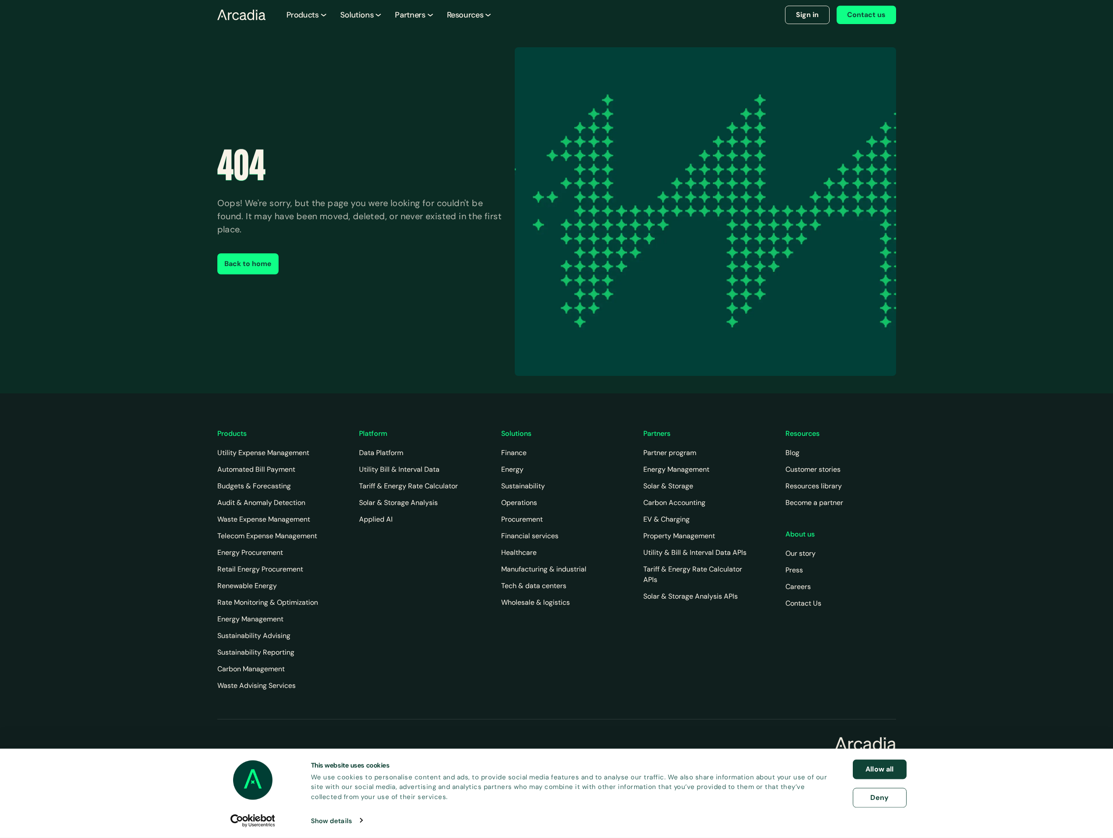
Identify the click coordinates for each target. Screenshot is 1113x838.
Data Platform (381, 452)
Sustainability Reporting (255, 652)
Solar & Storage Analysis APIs (690, 596)
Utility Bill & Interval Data (399, 469)
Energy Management (250, 619)
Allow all (879, 769)
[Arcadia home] (865, 744)
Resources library (813, 486)
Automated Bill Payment (256, 469)
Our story (800, 553)
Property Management (679, 535)
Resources (465, 15)
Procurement (522, 519)
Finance (514, 452)
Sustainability (523, 486)
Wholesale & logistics (535, 602)
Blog (792, 452)
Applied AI (376, 519)
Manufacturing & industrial (543, 569)
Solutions (357, 15)
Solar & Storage (668, 486)
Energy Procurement (250, 552)
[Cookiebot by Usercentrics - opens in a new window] (252, 820)
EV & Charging (666, 519)
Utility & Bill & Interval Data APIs (695, 552)
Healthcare (519, 552)
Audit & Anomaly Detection (261, 502)
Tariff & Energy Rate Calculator (408, 486)
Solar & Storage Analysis (398, 502)
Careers (798, 586)
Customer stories (813, 469)
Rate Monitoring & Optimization (267, 602)
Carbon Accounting (674, 502)
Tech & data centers (533, 585)
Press (794, 570)
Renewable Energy (247, 585)
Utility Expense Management (263, 452)
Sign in (807, 14)
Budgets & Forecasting (254, 486)
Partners (410, 15)
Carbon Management (251, 668)
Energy (512, 469)
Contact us (866, 14)
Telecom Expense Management (267, 535)
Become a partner (814, 502)
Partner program (669, 452)
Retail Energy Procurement (260, 569)
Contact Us (803, 603)
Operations (519, 502)
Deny (879, 797)
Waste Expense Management (263, 519)
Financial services (529, 535)
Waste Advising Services (256, 685)
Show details (331, 820)
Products (302, 15)
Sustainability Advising (253, 635)
